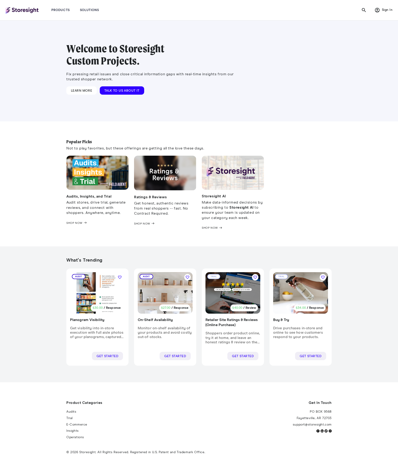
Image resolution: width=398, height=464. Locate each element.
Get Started (107, 356)
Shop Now (76, 223)
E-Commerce (76, 424)
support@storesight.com (312, 424)
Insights (72, 430)
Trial (69, 418)
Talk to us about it (122, 90)
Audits (71, 411)
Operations (75, 437)
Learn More (81, 90)
